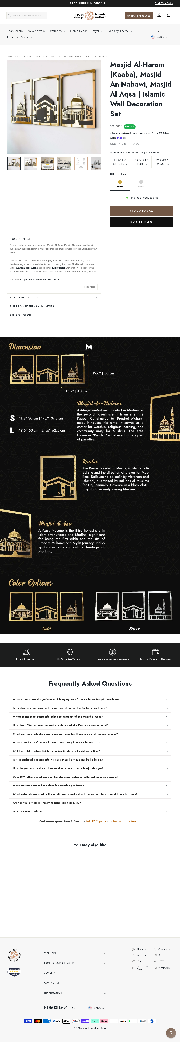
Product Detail (20, 239)
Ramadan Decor (18, 37)
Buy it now (141, 221)
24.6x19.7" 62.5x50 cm (163, 162)
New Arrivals (36, 31)
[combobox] (27, 15)
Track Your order (164, 3)
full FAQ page (96, 821)
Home (10, 56)
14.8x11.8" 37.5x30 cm (120, 162)
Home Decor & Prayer (85, 31)
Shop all (102, 3)
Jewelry (50, 973)
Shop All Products (138, 15)
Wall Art (50, 953)
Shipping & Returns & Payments (32, 306)
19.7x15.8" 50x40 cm (141, 162)
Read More (89, 287)
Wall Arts (56, 31)
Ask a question (20, 315)
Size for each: (134, 152)
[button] (171, 1033)
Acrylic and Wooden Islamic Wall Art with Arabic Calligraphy (72, 56)
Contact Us (52, 983)
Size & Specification (24, 297)
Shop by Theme (119, 31)
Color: (118, 174)
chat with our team (125, 821)
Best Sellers (15, 31)
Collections (25, 56)
